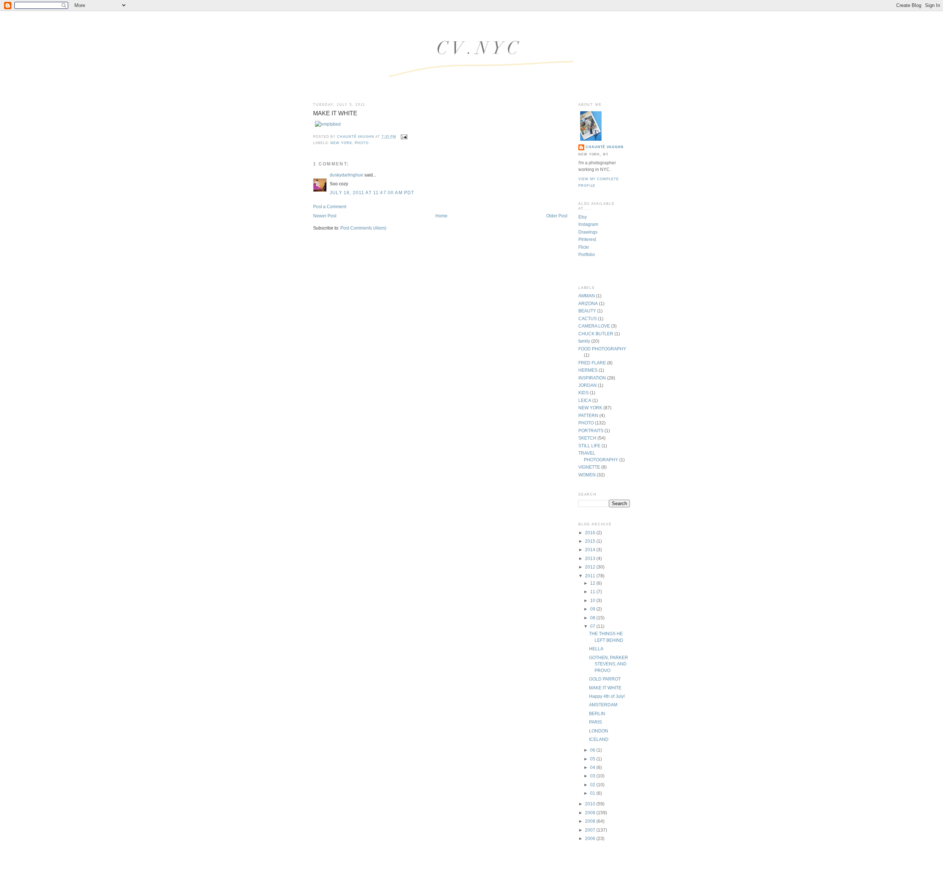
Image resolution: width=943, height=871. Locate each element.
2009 (590, 812)
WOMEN (587, 474)
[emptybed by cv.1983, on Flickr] (328, 124)
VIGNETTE (589, 467)
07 (593, 626)
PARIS (595, 722)
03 (593, 775)
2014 (590, 549)
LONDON (598, 730)
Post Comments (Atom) (363, 227)
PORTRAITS (590, 430)
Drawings (587, 232)
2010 (590, 803)
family (584, 341)
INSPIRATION (592, 377)
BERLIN (597, 713)
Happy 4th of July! (607, 696)
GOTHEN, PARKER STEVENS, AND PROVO (608, 664)
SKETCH (587, 438)
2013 (590, 558)
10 (593, 600)
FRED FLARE (592, 362)
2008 (590, 821)
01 (593, 793)
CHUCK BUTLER (595, 333)
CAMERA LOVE (594, 325)
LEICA (584, 400)
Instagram (588, 224)
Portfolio (586, 254)
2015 (590, 541)
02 (593, 784)
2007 (590, 830)
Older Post (556, 215)
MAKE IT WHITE (605, 687)
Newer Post (324, 215)
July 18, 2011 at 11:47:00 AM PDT (372, 192)
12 (593, 583)
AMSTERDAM (603, 704)
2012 (590, 566)
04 (593, 767)
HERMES (587, 370)
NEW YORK (341, 143)
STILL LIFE (589, 445)
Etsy (582, 216)
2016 (590, 532)
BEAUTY (587, 310)
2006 (590, 838)
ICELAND (599, 739)
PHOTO (362, 143)
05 (593, 758)
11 (593, 591)
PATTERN (588, 415)
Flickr (583, 247)
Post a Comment (329, 206)
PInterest (587, 239)
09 (593, 608)
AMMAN (586, 295)
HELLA (596, 648)
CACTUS (587, 318)
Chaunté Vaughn (605, 147)
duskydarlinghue (346, 174)
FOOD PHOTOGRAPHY (602, 348)
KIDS (583, 392)
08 (593, 617)
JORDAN (587, 385)
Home (441, 215)
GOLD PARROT (605, 678)
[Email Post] (404, 137)
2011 (590, 575)
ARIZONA (588, 303)
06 (593, 750)
